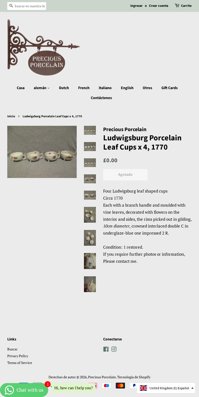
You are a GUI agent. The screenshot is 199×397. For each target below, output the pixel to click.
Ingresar (136, 5)
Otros (147, 88)
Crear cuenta (158, 5)
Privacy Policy (17, 356)
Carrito (186, 5)
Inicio (11, 116)
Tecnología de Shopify (133, 377)
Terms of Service (19, 362)
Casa (21, 88)
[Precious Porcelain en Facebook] (106, 350)
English (127, 88)
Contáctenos (101, 98)
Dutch (64, 88)
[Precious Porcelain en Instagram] (113, 350)
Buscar (12, 349)
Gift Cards (169, 88)
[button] (166, 388)
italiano (105, 88)
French (84, 88)
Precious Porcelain (102, 377)
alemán (40, 88)
